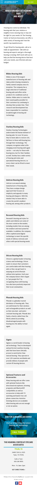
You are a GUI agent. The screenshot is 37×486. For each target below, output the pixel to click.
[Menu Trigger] (1, 1)
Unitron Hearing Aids (15, 180)
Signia (8, 340)
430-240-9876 (18, 461)
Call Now (30, 2)
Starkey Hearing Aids (15, 127)
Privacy (5, 476)
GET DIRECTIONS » (18, 469)
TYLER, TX (18, 449)
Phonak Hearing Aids (15, 297)
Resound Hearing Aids (15, 215)
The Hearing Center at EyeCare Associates (11, 2)
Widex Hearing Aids (14, 74)
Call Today (18, 432)
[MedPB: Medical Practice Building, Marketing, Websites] (18, 476)
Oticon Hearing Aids (14, 255)
